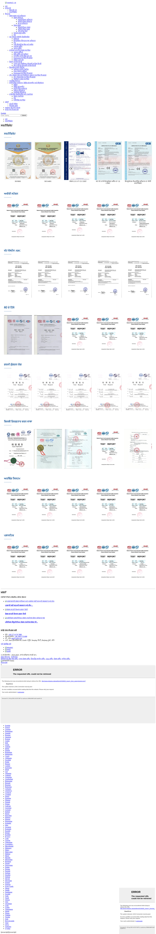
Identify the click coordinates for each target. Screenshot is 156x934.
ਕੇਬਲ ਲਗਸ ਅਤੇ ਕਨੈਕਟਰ (17, 16)
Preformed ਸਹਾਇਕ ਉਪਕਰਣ (23, 58)
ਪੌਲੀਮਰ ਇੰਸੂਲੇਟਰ (19, 90)
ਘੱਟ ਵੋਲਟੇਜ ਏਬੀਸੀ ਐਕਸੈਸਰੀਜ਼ (19, 37)
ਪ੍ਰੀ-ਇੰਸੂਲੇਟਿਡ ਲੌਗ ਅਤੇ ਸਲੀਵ (23, 44)
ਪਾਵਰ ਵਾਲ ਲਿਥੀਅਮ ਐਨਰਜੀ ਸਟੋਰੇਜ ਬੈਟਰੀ (27, 64)
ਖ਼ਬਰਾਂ (7, 102)
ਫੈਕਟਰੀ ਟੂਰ (13, 10)
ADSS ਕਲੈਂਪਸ (18, 52)
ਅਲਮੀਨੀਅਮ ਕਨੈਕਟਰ (25, 20)
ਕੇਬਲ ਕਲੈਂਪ (57, 659)
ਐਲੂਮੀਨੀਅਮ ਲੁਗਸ (24, 27)
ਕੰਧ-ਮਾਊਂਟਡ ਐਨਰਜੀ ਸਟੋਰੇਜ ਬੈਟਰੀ (25, 65)
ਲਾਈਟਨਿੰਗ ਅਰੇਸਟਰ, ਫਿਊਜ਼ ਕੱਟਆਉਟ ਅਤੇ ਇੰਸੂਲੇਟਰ (26, 83)
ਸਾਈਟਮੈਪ (14, 657)
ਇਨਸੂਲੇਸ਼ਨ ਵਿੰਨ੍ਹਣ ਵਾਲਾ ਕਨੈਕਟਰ (25, 41)
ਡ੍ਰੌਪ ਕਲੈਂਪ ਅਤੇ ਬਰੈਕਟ (21, 54)
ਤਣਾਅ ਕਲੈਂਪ (18, 48)
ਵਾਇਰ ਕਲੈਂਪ (66, 659)
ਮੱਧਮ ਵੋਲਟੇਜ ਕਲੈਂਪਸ (20, 71)
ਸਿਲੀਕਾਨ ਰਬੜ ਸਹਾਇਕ (21, 79)
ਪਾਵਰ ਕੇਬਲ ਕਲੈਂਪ (24, 659)
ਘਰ (6, 6)
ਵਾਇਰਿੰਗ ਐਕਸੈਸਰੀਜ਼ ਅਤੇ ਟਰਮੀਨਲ (21, 94)
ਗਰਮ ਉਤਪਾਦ (5, 657)
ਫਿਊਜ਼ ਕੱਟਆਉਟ (19, 87)
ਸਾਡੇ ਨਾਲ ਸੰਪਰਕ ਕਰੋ (12, 110)
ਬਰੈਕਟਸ (16, 39)
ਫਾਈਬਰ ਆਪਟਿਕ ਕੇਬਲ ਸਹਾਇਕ (19, 50)
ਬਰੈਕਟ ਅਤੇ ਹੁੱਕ (19, 60)
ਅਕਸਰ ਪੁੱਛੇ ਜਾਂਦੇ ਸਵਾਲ (12, 108)
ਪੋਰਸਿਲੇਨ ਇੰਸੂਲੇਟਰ (20, 92)
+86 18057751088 (20, 636)
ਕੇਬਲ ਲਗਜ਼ (17, 25)
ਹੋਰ (15, 43)
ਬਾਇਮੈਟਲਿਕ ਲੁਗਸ (24, 29)
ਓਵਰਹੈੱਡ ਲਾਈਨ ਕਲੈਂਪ (38, 659)
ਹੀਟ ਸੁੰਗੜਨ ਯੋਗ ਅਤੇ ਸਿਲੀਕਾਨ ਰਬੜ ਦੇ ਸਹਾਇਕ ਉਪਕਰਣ (27, 75)
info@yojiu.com (16, 638)
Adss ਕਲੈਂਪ (49, 659)
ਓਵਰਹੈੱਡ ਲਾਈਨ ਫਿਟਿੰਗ (16, 67)
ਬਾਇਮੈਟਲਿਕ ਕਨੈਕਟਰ (25, 21)
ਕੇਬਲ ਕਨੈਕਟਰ (18, 18)
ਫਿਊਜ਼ (16, 85)
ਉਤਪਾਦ (7, 14)
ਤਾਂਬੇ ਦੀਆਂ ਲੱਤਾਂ (23, 31)
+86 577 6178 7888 (15, 634)
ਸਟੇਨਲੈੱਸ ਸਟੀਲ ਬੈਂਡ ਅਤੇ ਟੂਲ (23, 56)
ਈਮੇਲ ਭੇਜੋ (4, 663)
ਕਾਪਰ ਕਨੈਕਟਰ (23, 23)
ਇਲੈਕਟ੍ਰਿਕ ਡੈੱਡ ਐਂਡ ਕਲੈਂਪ (9, 659)
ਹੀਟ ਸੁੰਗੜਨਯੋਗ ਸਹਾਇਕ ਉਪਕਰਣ (24, 77)
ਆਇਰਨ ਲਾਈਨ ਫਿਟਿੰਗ (21, 69)
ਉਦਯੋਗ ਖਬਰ (13, 106)
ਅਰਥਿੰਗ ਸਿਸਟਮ (14, 81)
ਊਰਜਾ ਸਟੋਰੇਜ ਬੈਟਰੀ (15, 62)
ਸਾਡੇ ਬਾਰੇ (8, 8)
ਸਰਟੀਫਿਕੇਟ (13, 12)
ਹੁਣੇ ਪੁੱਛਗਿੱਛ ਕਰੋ (6, 644)
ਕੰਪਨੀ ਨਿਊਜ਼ (13, 104)
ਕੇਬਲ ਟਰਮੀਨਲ (18, 96)
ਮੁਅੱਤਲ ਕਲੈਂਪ (18, 46)
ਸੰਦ (15, 35)
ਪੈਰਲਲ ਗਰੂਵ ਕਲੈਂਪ (20, 33)
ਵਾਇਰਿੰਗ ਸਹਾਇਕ (19, 100)
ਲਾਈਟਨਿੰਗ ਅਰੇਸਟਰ (20, 88)
